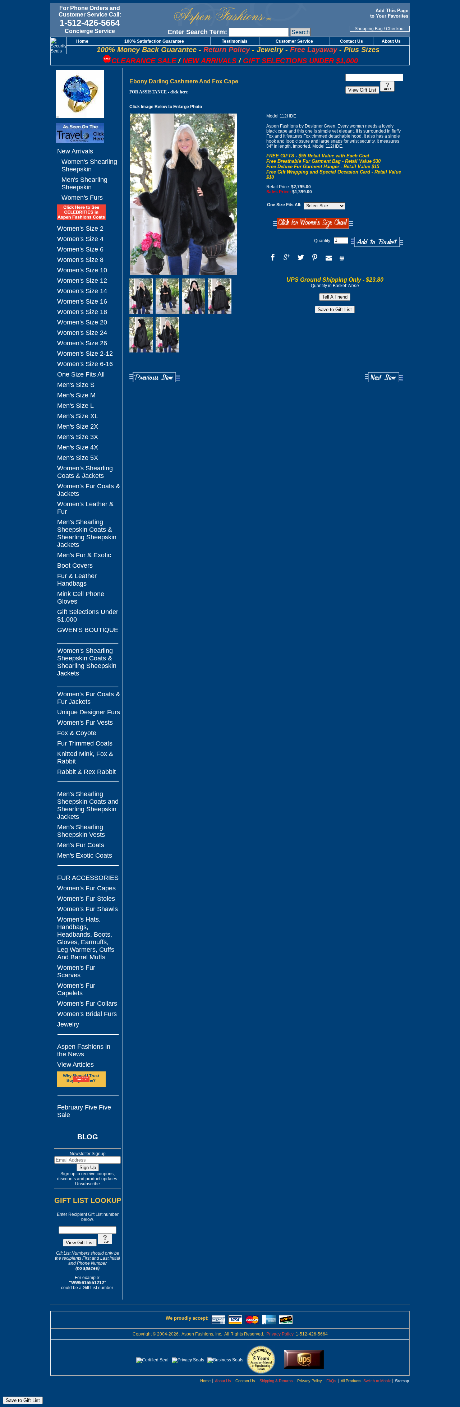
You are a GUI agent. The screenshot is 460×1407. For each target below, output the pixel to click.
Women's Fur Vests (85, 722)
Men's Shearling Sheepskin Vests (81, 831)
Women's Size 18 (82, 311)
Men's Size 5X (77, 457)
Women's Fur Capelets (76, 989)
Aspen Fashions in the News (83, 1050)
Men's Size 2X (77, 426)
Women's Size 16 (82, 301)
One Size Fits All (81, 374)
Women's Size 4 (80, 239)
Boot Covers (75, 565)
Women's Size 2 (80, 228)
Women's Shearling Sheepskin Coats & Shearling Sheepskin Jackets (86, 662)
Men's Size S (76, 384)
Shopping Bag (369, 28)
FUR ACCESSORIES (88, 877)
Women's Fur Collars (87, 1003)
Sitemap (402, 1381)
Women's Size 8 (80, 259)
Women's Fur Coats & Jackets (88, 490)
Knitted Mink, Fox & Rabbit (85, 757)
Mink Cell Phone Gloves (80, 597)
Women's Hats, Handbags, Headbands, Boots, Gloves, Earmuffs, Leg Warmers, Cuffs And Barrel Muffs (85, 938)
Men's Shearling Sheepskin (84, 183)
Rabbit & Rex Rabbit (86, 771)
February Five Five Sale (84, 1111)
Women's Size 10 (82, 270)
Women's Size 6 (80, 249)
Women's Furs (82, 197)
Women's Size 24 (82, 332)
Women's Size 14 (82, 291)
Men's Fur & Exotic (84, 555)
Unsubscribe (87, 1183)
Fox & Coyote (76, 733)
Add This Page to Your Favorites (390, 13)
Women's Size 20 (82, 322)
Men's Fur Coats (80, 845)
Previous (154, 377)
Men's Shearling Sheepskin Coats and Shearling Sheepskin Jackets (88, 805)
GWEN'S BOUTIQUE (87, 629)
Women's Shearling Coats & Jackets (85, 472)
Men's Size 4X (77, 447)
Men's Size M (76, 395)
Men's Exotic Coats (84, 855)
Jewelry (68, 1024)
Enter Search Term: (197, 32)
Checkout (395, 28)
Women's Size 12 (82, 280)
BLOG (87, 1137)
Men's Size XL (77, 416)
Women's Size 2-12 (85, 353)
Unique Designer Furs (88, 712)
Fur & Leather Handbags (77, 579)
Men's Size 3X (77, 436)
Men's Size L (75, 405)
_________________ (87, 640)
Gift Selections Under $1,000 (87, 615)
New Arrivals (75, 151)
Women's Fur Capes (86, 888)
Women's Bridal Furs (87, 1014)
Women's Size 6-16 (85, 364)
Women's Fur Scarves (76, 971)
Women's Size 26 (82, 343)
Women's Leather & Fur (85, 507)
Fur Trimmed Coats (84, 743)
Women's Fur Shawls (87, 909)
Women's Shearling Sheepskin (89, 165)
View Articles (75, 1064)
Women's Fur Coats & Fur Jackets (88, 698)
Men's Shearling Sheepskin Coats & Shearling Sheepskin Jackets (86, 533)
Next (384, 377)
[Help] (105, 1242)
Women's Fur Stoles (86, 898)
